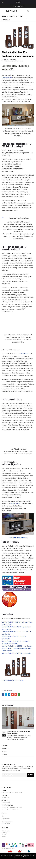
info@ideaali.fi (6, 802)
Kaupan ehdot (6, 823)
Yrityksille (4, 833)
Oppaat (5, 751)
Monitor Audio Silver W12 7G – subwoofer (16, 653)
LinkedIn (9, 694)
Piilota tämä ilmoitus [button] (22, 857)
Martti (8, 59)
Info (3, 820)
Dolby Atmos (15, 504)
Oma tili (4, 816)
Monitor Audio (7, 78)
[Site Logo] (11, 11)
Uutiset (14, 59)
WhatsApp (19, 694)
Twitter (6, 694)
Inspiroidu (5, 748)
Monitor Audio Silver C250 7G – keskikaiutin (17, 646)
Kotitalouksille (6, 831)
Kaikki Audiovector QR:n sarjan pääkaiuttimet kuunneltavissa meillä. (18, 732)
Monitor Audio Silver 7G (17, 61)
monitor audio (7, 61)
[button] (28, 11)
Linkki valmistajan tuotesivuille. (12, 680)
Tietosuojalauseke (7, 822)
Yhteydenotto (6, 818)
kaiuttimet (24, 354)
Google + (12, 694)
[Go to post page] (18, 718)
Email (15, 694)
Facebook (3, 694)
